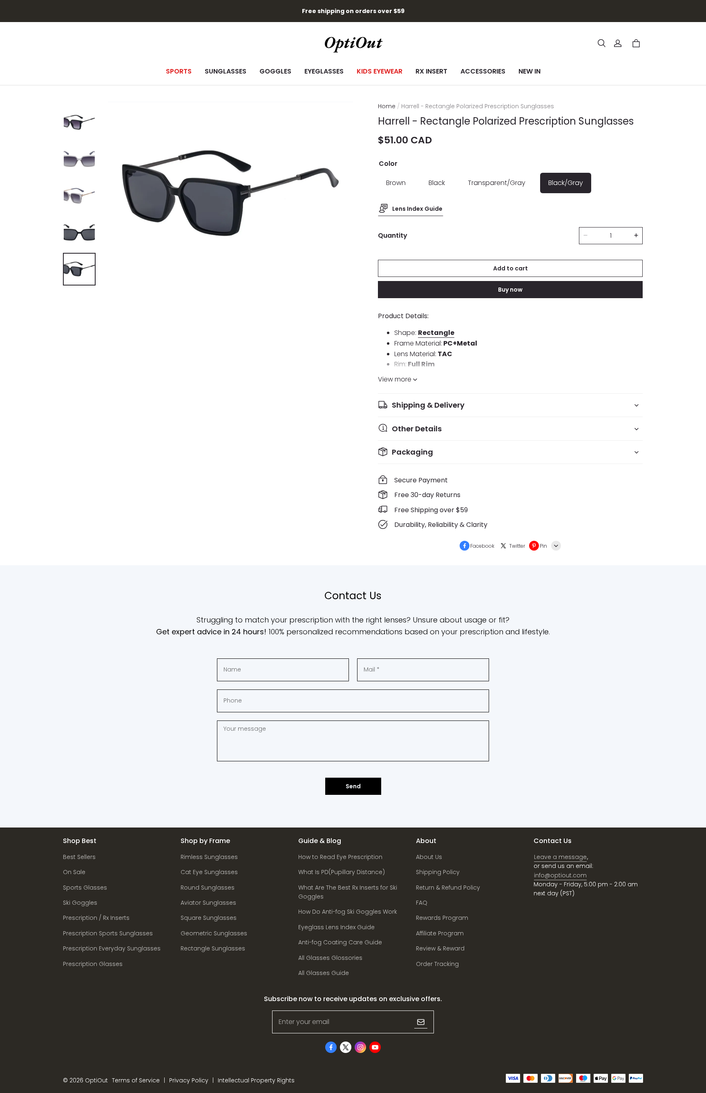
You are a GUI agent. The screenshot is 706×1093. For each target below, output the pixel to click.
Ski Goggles (80, 903)
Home (386, 106)
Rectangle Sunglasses (213, 948)
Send (353, 786)
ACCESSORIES (482, 71)
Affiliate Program (440, 933)
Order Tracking (437, 964)
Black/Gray (565, 182)
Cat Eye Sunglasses (209, 872)
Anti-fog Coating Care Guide (340, 942)
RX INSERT (431, 71)
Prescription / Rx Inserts (96, 918)
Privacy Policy (188, 1080)
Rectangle (436, 332)
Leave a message (560, 857)
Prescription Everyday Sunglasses (112, 948)
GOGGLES (275, 71)
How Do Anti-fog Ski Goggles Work (347, 912)
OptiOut (96, 1080)
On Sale (74, 872)
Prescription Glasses (93, 964)
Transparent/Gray (496, 182)
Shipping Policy (438, 872)
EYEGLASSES (324, 71)
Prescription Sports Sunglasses (108, 933)
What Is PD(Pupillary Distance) (341, 872)
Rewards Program (442, 918)
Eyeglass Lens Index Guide (336, 927)
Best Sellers (79, 857)
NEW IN (529, 71)
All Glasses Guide (323, 973)
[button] (601, 43)
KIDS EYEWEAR (379, 71)
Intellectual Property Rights (256, 1080)
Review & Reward (440, 948)
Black (437, 182)
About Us (429, 857)
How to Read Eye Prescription (340, 857)
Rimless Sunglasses (209, 857)
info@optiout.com (560, 875)
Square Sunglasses (209, 918)
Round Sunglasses (208, 887)
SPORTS (179, 71)
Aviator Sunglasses (208, 903)
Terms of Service (136, 1080)
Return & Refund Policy (448, 887)
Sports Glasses (85, 887)
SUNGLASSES (225, 71)
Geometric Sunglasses (214, 933)
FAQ (421, 903)
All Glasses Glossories (330, 958)
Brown (396, 182)
